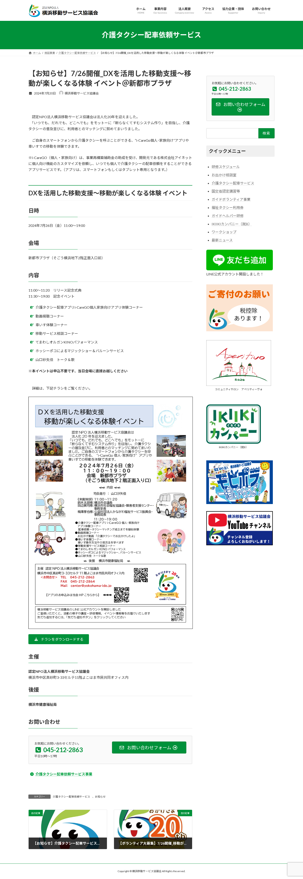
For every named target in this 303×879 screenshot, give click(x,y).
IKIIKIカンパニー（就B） (232, 224)
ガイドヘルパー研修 (228, 215)
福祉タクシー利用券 (228, 207)
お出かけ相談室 (224, 175)
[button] (58, 639)
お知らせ (100, 796)
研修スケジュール (226, 167)
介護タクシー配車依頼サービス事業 (63, 774)
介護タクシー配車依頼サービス (71, 796)
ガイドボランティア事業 (231, 199)
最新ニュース (222, 240)
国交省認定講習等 (226, 191)
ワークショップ (224, 232)
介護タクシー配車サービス (233, 183)
